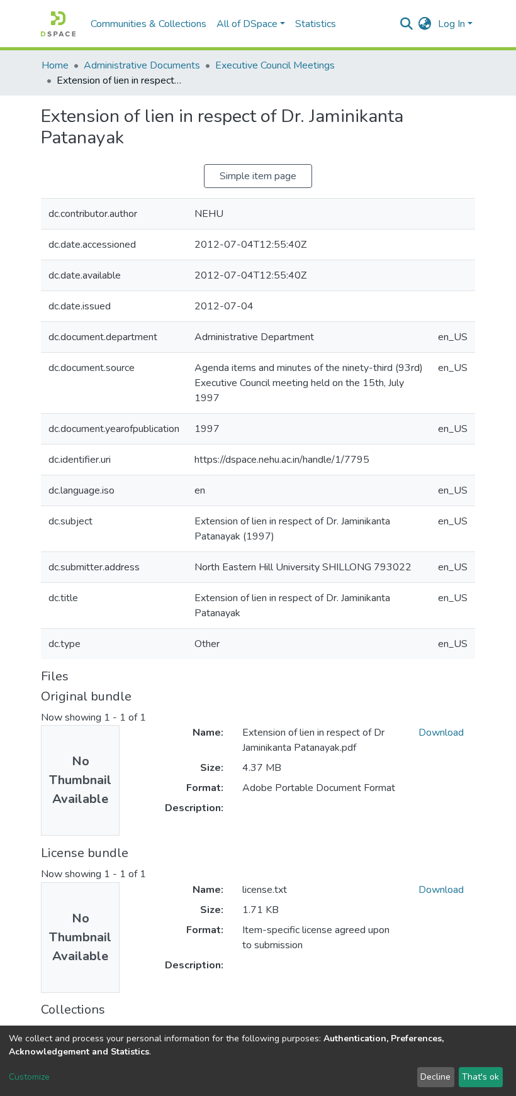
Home (55, 65)
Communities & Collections (148, 24)
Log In (451, 24)
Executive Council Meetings (275, 65)
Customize (29, 1077)
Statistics (315, 24)
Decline (435, 1077)
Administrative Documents (142, 65)
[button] (425, 23)
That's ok (480, 1077)
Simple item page (258, 176)
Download (441, 732)
